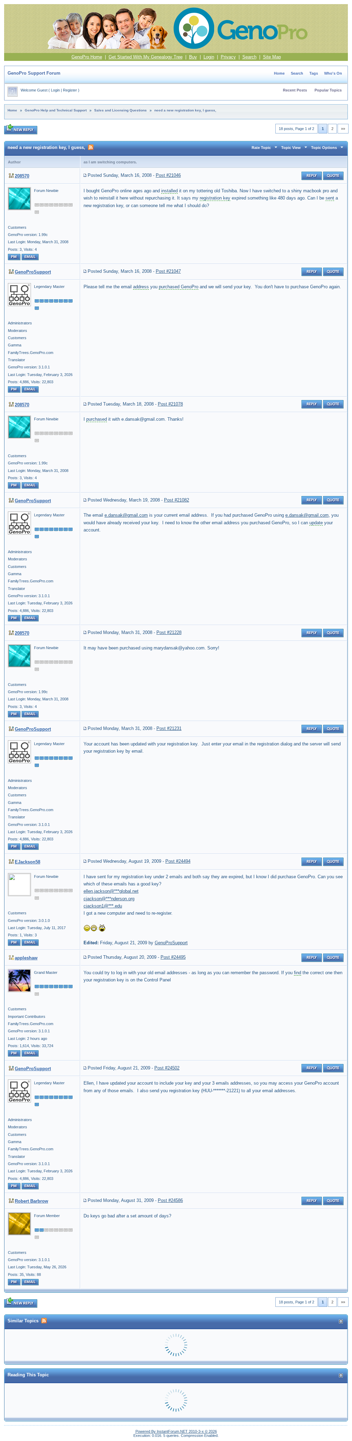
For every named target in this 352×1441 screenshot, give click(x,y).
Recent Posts (295, 90)
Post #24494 (177, 861)
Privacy (228, 57)
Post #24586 (170, 1200)
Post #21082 (176, 500)
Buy (193, 57)
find (297, 972)
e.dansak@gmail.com (126, 515)
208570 (22, 176)
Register (70, 90)
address (141, 286)
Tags (313, 73)
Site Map (272, 57)
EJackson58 (27, 861)
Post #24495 (173, 957)
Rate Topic (261, 148)
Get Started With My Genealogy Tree (146, 57)
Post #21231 (169, 728)
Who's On (333, 73)
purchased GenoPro (178, 286)
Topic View (291, 148)
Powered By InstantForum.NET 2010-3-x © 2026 (176, 1431)
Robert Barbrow (31, 1201)
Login (209, 57)
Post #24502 (166, 1068)
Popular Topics (328, 90)
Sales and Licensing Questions (120, 110)
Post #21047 (168, 271)
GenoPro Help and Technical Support (56, 110)
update (316, 522)
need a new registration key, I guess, (185, 110)
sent (330, 198)
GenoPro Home (87, 57)
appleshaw (26, 957)
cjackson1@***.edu (103, 905)
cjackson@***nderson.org (109, 898)
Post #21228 (169, 632)
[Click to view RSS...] (91, 147)
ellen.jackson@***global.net (111, 891)
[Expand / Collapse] (340, 1321)
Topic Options (324, 148)
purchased (96, 419)
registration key (215, 198)
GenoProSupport (33, 272)
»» (343, 129)
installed (169, 190)
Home (279, 73)
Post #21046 (168, 175)
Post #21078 (170, 404)
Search (249, 57)
